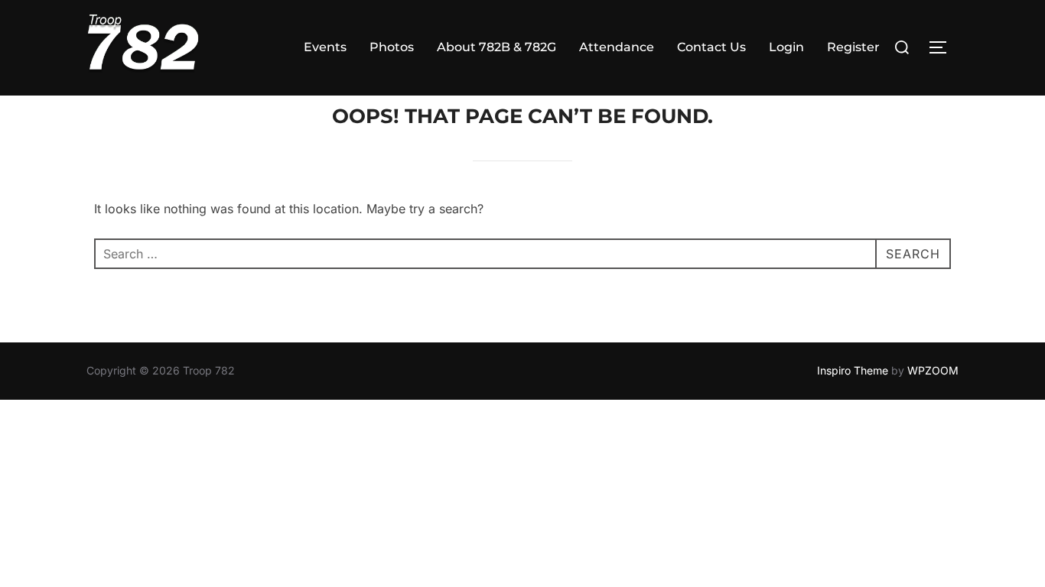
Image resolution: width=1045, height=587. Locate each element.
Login (786, 47)
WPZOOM (933, 370)
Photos (391, 47)
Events (325, 47)
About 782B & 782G (496, 47)
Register (853, 47)
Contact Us (711, 47)
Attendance (616, 47)
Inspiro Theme (852, 370)
